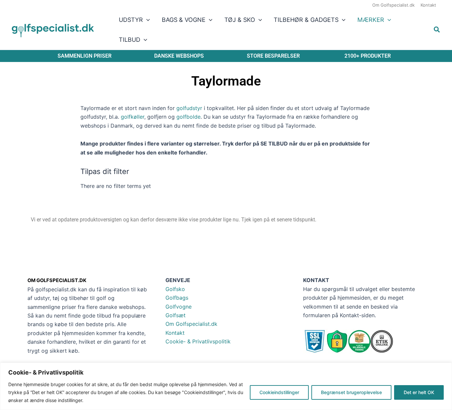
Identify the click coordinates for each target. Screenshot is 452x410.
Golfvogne (178, 306)
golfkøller (132, 116)
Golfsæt (175, 315)
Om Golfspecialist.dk (191, 324)
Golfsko (175, 289)
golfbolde (188, 116)
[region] (226, 386)
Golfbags (176, 297)
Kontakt (175, 332)
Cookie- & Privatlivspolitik (198, 341)
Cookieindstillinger (279, 392)
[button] (146, 20)
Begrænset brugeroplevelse (351, 392)
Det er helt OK (419, 392)
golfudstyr (189, 108)
